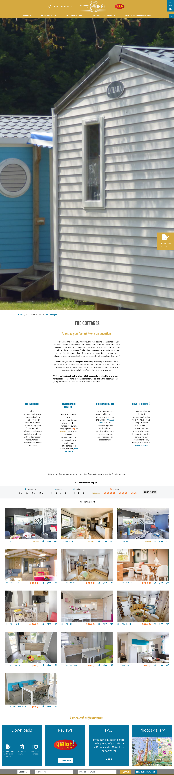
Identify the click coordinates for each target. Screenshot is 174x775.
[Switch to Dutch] (170, 9)
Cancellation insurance (22, 753)
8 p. (34, 493)
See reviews (65, 760)
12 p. (41, 493)
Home (20, 315)
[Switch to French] (170, 2)
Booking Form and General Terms (8, 754)
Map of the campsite (35, 753)
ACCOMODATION (74, 15)
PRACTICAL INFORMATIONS (137, 15)
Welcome (27, 15)
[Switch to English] (170, 5)
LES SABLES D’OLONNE (103, 15)
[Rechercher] (171, 16)
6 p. (27, 493)
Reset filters (150, 492)
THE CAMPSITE (48, 15)
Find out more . (142, 445)
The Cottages (51, 315)
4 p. (20, 493)
